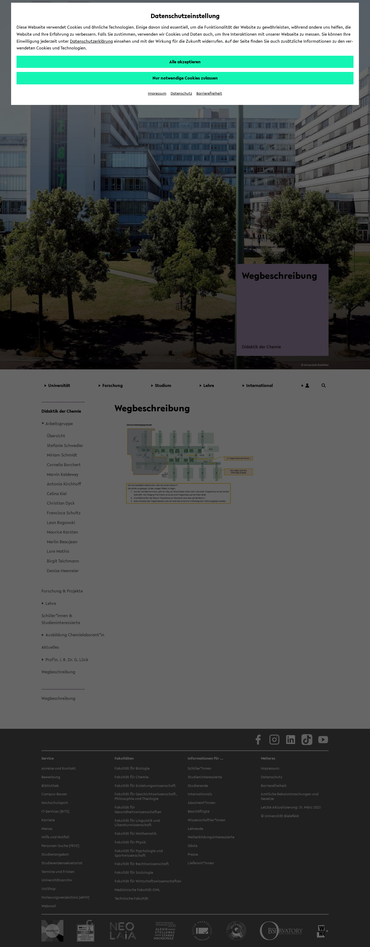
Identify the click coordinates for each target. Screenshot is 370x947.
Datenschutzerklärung (91, 41)
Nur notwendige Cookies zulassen (185, 78)
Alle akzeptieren (185, 62)
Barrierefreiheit (209, 93)
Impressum (157, 93)
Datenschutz (181, 93)
